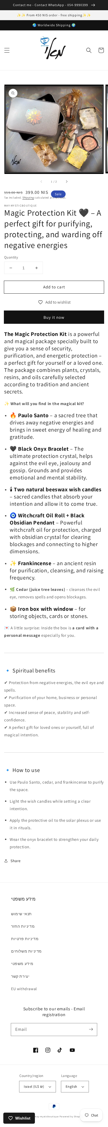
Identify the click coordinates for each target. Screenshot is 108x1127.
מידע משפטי (22, 963)
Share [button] (16, 860)
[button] (7, 50)
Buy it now (54, 317)
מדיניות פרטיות (24, 938)
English (71, 1086)
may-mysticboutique (46, 1116)
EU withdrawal (24, 988)
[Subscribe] (91, 1029)
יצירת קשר (20, 976)
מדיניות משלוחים (26, 951)
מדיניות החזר (23, 926)
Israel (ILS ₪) (34, 1086)
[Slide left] (41, 182)
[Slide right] (66, 182)
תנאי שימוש (21, 913)
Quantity (11, 257)
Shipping (28, 197)
